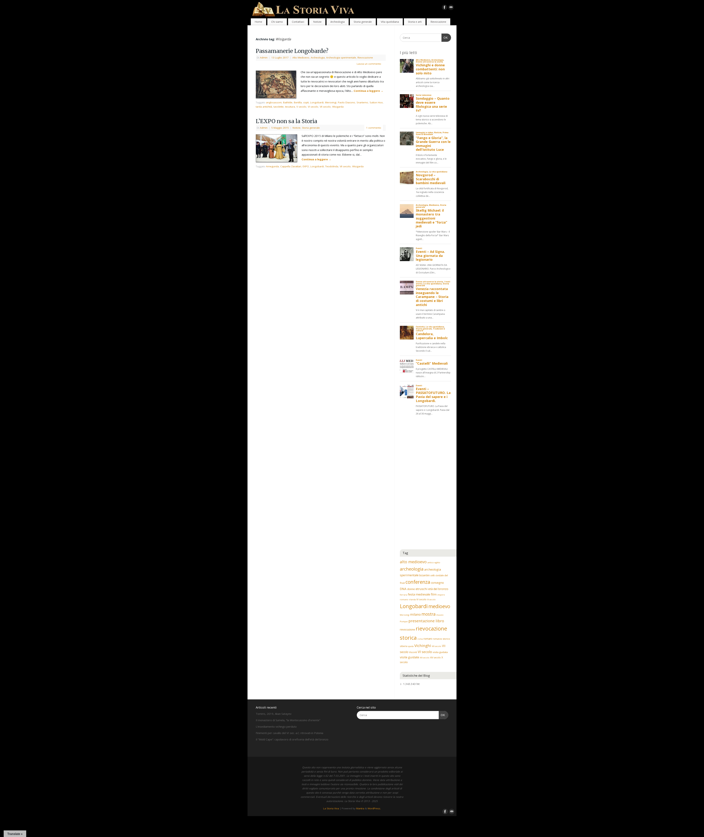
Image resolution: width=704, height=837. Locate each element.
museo (439, 614)
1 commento (373, 127)
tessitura (290, 106)
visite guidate (409, 657)
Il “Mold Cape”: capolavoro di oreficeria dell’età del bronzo (292, 739)
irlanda (412, 599)
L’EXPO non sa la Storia (286, 121)
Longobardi (317, 102)
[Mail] (451, 8)
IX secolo (431, 599)
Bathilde (287, 102)
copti (306, 102)
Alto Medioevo (300, 57)
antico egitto (433, 562)
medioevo (439, 606)
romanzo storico (441, 638)
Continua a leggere (368, 91)
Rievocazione (438, 21)
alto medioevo (413, 561)
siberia (403, 646)
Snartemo (362, 102)
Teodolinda (331, 166)
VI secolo (313, 106)
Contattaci (298, 21)
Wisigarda (338, 106)
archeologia (411, 569)
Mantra (360, 808)
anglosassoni (274, 102)
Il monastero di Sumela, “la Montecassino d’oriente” (288, 720)
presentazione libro (426, 620)
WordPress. (374, 808)
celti (432, 575)
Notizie (317, 21)
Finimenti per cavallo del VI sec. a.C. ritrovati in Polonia (289, 733)
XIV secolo (435, 657)
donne (411, 589)
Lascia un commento (369, 63)
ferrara (403, 594)
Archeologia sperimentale (341, 57)
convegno (437, 583)
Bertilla (298, 102)
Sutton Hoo (376, 102)
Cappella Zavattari (290, 166)
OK (444, 37)
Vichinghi (422, 645)
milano (415, 614)
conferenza (418, 582)
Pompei (404, 621)
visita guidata (440, 652)
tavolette (279, 106)
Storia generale (363, 21)
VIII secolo (436, 646)
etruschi (422, 589)
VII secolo (325, 106)
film (434, 594)
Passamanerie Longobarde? (292, 50)
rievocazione (407, 629)
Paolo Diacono (346, 102)
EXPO (306, 166)
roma (420, 639)
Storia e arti (415, 21)
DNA (403, 589)
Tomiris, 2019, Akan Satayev (274, 714)
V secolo (301, 106)
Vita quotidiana (390, 21)
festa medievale (419, 594)
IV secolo (421, 599)
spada (411, 646)
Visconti (413, 652)
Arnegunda (272, 166)
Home (258, 21)
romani (427, 638)
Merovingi (330, 102)
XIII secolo (424, 657)
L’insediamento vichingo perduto (276, 726)
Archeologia (337, 21)
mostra (428, 614)
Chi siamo (277, 21)
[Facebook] (444, 8)
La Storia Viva (331, 808)
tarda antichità (264, 106)
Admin (263, 57)
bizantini (424, 575)
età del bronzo (438, 589)
